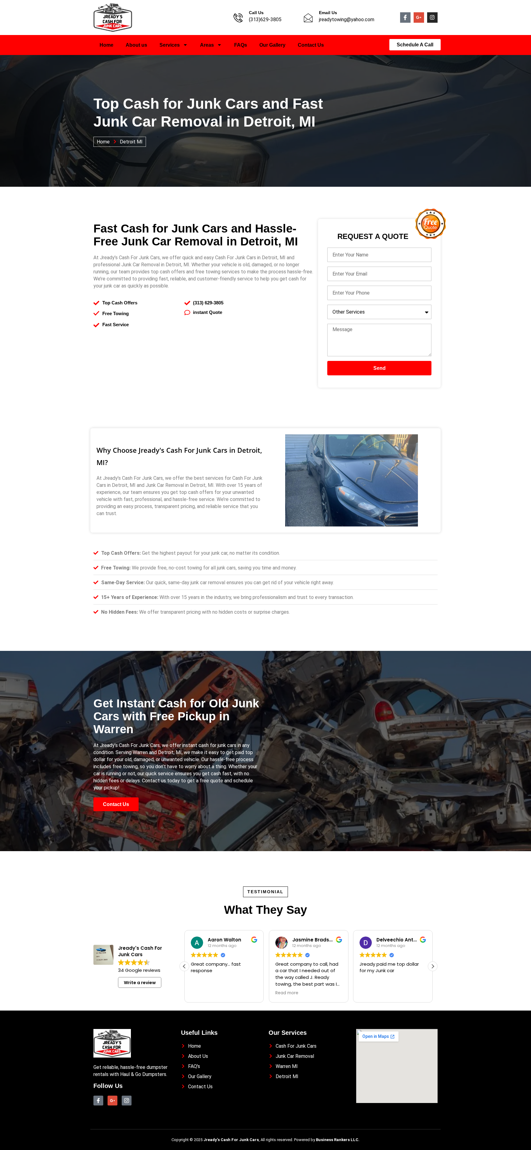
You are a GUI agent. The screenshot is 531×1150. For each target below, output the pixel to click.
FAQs (240, 45)
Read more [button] (202, 993)
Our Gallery (272, 45)
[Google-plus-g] (419, 17)
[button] (432, 966)
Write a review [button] (140, 983)
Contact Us (311, 45)
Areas (207, 45)
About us (136, 45)
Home (106, 45)
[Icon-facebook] (405, 17)
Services (169, 45)
